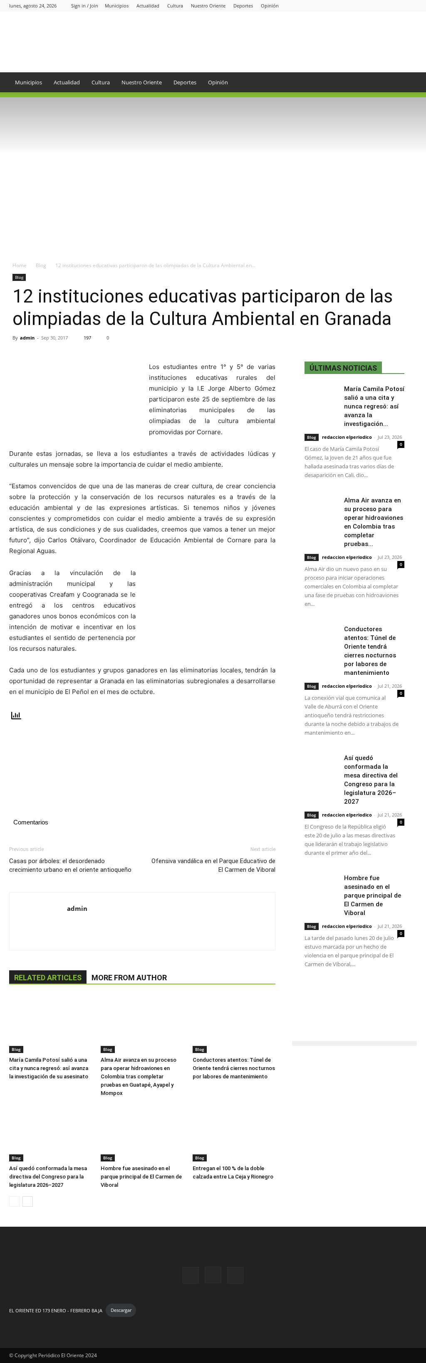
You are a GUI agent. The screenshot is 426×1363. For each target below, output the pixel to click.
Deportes (243, 5)
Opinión (270, 5)
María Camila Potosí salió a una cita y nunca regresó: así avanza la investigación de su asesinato (48, 1068)
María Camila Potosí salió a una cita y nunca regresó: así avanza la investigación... (374, 406)
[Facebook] (383, 5)
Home (19, 265)
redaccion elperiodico (347, 437)
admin (27, 338)
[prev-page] (14, 1201)
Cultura (175, 5)
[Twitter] (410, 5)
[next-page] (27, 1201)
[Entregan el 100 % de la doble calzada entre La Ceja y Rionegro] (234, 1133)
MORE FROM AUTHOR (129, 977)
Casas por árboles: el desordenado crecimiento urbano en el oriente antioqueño (70, 865)
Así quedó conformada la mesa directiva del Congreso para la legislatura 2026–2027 (48, 1176)
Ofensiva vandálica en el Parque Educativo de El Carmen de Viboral (213, 865)
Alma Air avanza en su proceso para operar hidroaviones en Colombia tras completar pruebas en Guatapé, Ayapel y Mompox (138, 1076)
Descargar (121, 1310)
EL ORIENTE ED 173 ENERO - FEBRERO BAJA (55, 1310)
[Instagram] (397, 5)
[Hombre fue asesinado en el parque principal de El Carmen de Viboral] (142, 1133)
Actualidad (147, 5)
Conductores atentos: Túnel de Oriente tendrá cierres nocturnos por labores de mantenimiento (234, 1068)
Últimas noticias (343, 368)
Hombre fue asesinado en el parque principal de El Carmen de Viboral (141, 1176)
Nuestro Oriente (208, 5)
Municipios (117, 5)
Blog (41, 265)
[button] (407, 83)
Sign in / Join (84, 5)
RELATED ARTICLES (48, 977)
